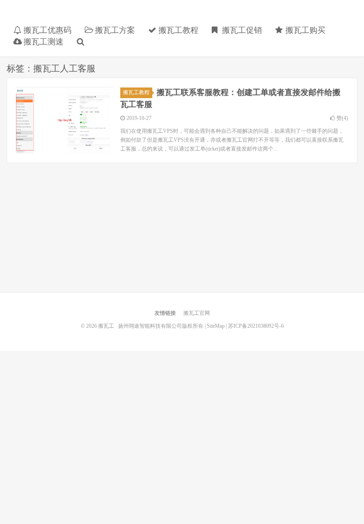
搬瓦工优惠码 (46, 30)
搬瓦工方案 (114, 30)
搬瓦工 (73, 16)
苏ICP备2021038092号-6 (256, 326)
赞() (342, 118)
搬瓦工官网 (196, 313)
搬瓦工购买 (304, 30)
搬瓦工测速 (42, 41)
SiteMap (216, 326)
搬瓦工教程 (177, 30)
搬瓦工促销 (241, 30)
